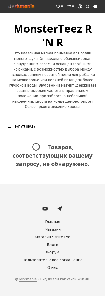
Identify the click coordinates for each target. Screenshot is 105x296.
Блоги (52, 244)
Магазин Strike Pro (52, 236)
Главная (52, 221)
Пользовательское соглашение (52, 259)
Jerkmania (28, 279)
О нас (52, 267)
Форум (52, 252)
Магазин (52, 229)
